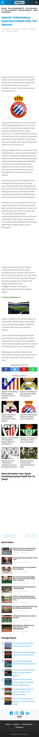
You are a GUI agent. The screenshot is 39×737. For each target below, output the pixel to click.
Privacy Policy (27, 724)
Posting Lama (31, 536)
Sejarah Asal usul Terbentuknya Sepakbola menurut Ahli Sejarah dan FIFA (9, 464)
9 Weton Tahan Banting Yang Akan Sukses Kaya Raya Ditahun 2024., (24, 598)
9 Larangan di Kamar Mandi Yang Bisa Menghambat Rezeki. (25, 607)
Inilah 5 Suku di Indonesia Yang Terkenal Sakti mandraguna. (24, 549)
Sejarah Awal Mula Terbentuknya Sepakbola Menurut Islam (27, 464)
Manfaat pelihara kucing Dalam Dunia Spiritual (24, 568)
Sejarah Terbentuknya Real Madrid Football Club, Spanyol (28, 394)
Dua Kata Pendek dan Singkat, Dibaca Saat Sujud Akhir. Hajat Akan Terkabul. (24, 578)
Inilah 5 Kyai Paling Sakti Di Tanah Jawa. (25, 558)
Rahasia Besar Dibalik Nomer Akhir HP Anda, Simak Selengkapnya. (23, 627)
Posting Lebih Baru (9, 536)
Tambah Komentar (12, 31)
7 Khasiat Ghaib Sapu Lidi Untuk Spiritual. (24, 616)
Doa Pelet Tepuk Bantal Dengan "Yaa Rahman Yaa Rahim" (23, 701)
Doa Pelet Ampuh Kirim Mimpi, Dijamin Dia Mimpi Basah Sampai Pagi (23, 682)
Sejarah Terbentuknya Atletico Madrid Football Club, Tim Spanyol (10, 395)
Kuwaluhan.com (24, 734)
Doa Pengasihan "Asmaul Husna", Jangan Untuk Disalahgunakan (23, 691)
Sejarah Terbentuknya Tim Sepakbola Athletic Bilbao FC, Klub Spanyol (10, 441)
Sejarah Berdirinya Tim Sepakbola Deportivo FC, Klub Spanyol (9, 418)
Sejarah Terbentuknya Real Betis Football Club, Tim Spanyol (28, 440)
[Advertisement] (19, 54)
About (8, 724)
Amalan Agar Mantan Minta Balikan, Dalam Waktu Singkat (24, 672)
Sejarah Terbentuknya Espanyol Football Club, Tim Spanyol (28, 417)
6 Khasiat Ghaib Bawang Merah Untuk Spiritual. (24, 587)
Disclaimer (19, 727)
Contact (16, 724)
